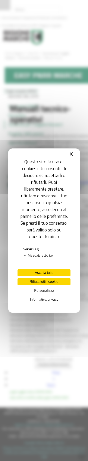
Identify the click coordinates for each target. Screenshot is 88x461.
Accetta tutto (44, 272)
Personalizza (44, 290)
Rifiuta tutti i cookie (44, 281)
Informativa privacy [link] (44, 299)
